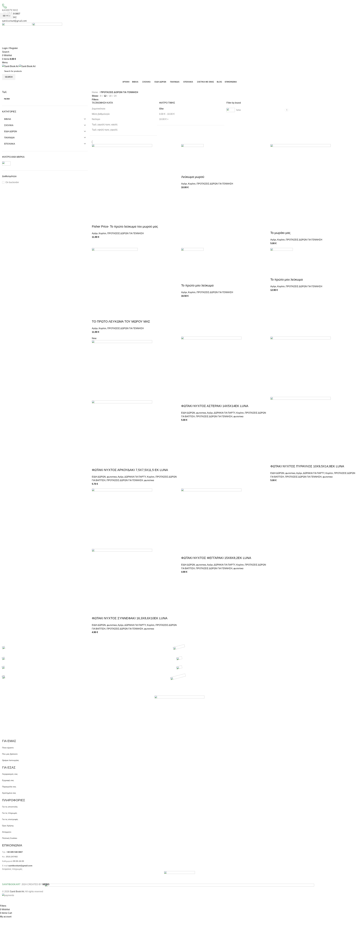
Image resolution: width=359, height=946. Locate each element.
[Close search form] (3, 3)
